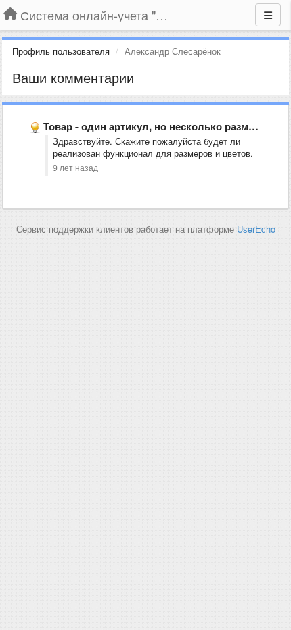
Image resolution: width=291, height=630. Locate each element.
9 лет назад (75, 168)
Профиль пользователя (61, 51)
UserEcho (256, 228)
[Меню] (268, 14)
